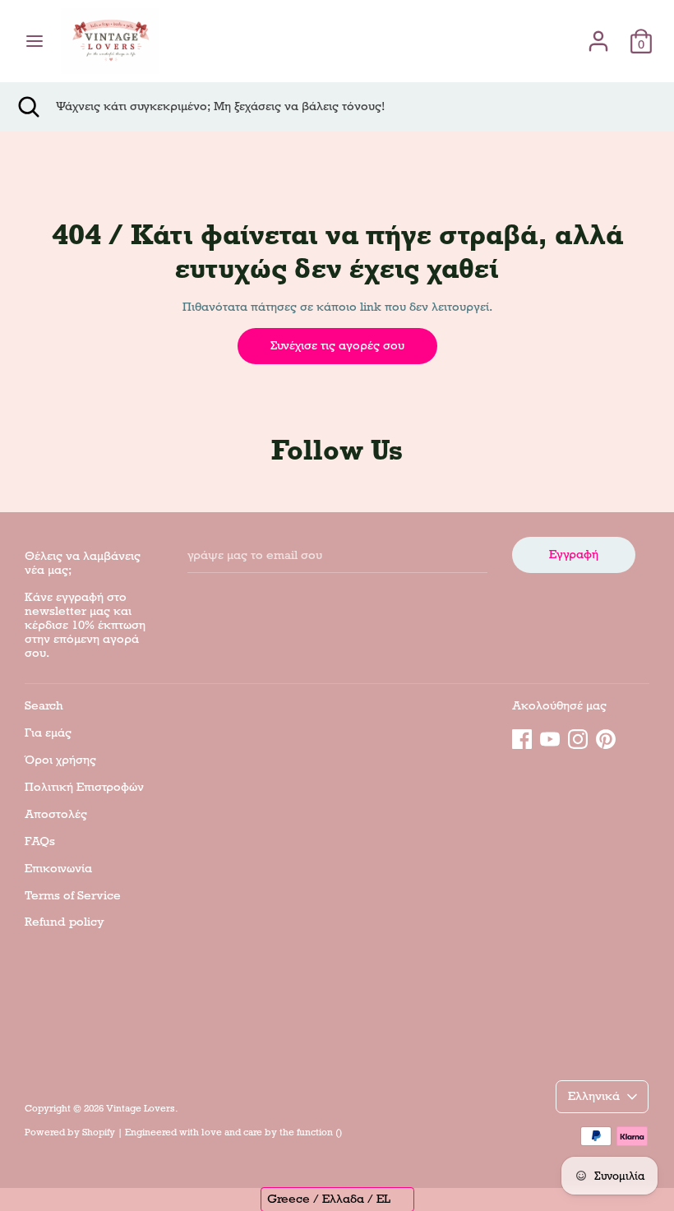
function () (319, 1132)
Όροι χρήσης (60, 759)
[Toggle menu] (34, 41)
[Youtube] (550, 736)
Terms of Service (73, 895)
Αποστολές (56, 814)
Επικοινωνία (58, 868)
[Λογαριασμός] (598, 33)
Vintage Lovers (140, 1108)
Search (44, 705)
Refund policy (64, 921)
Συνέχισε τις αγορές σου (337, 345)
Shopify (98, 1132)
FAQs (40, 841)
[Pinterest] (606, 736)
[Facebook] (522, 736)
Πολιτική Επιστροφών (84, 786)
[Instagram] (578, 736)
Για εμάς (48, 732)
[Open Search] (28, 106)
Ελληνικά (594, 1096)
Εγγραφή (573, 554)
